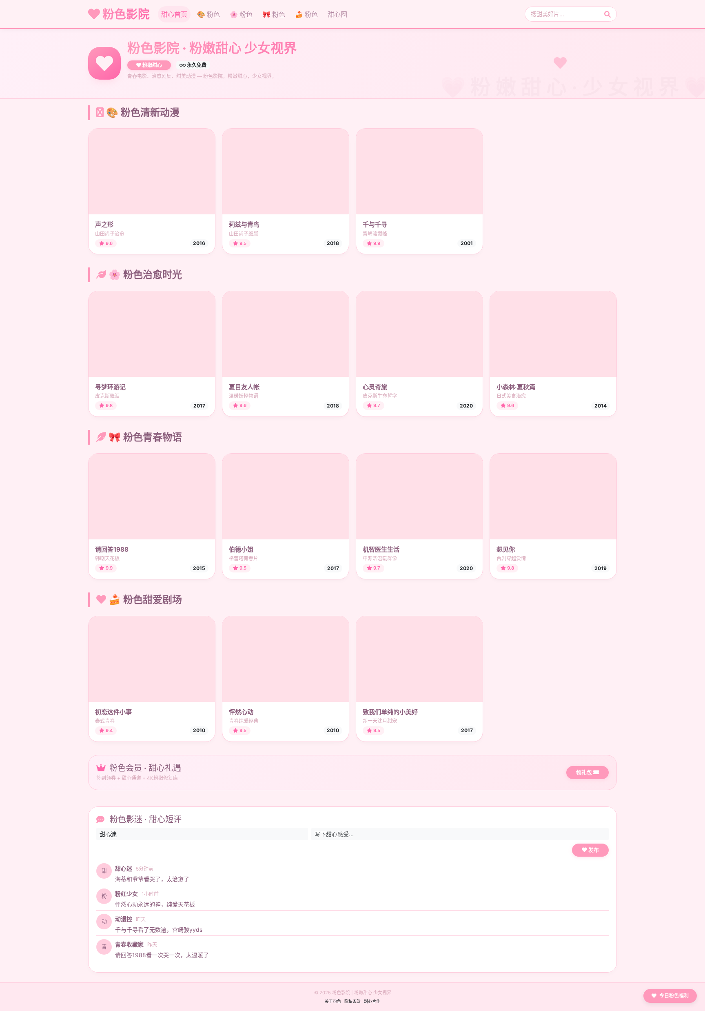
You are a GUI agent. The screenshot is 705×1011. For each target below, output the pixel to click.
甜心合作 (372, 1001)
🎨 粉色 (208, 14)
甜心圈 (337, 14)
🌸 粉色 (241, 14)
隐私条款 (352, 1001)
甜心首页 (174, 14)
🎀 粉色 (273, 14)
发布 (593, 850)
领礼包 (584, 772)
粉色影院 (125, 14)
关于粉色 (333, 1001)
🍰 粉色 (306, 14)
